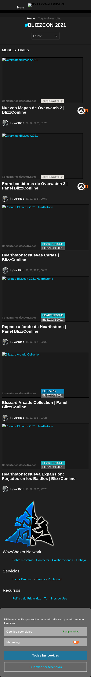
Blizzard (49, 391)
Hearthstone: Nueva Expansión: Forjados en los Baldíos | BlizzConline (39, 476)
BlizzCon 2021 (52, 248)
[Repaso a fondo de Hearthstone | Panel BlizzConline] (45, 299)
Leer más (9, 623)
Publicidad (55, 579)
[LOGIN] (71, 5)
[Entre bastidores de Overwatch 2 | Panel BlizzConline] (42, 156)
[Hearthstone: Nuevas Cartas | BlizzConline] (45, 227)
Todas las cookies (45, 655)
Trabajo (81, 560)
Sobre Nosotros (22, 560)
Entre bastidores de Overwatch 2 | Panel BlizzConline (35, 185)
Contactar (42, 560)
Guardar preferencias (45, 667)
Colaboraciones (62, 560)
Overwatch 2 (52, 101)
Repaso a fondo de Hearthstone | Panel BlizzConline (34, 328)
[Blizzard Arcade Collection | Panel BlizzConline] (45, 375)
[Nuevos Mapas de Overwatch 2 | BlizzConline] (42, 80)
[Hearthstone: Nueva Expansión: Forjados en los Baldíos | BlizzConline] (45, 446)
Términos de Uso (55, 598)
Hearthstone (52, 243)
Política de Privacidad (26, 598)
